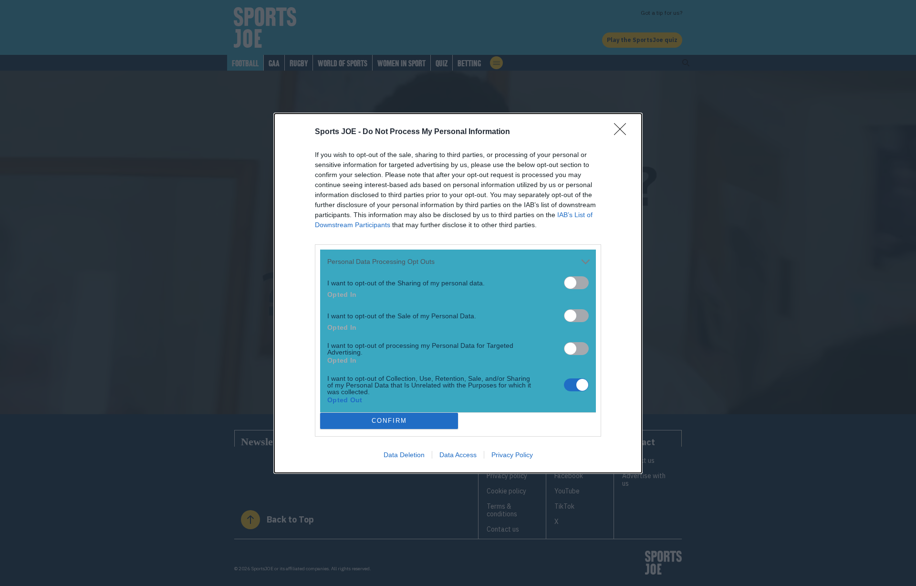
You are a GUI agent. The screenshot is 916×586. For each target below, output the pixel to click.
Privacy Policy (512, 455)
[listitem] (458, 262)
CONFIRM (389, 420)
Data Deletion (404, 455)
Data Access (458, 455)
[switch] (576, 282)
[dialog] (458, 293)
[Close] (623, 132)
